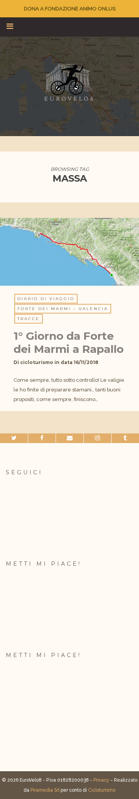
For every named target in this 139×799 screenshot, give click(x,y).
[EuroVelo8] (69, 81)
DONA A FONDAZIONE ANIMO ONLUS (69, 9)
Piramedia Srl (45, 790)
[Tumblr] (125, 438)
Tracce (28, 318)
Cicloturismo (101, 790)
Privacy (101, 780)
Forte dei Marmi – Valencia (62, 308)
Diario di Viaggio (46, 298)
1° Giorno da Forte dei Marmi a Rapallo (69, 342)
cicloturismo (36, 362)
